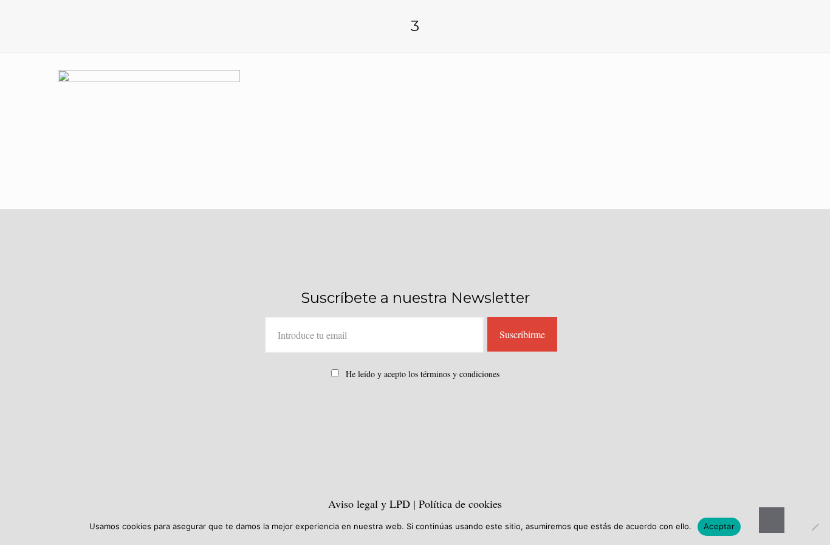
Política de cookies (460, 503)
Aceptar (719, 526)
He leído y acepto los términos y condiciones (422, 374)
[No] (815, 527)
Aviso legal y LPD (370, 503)
